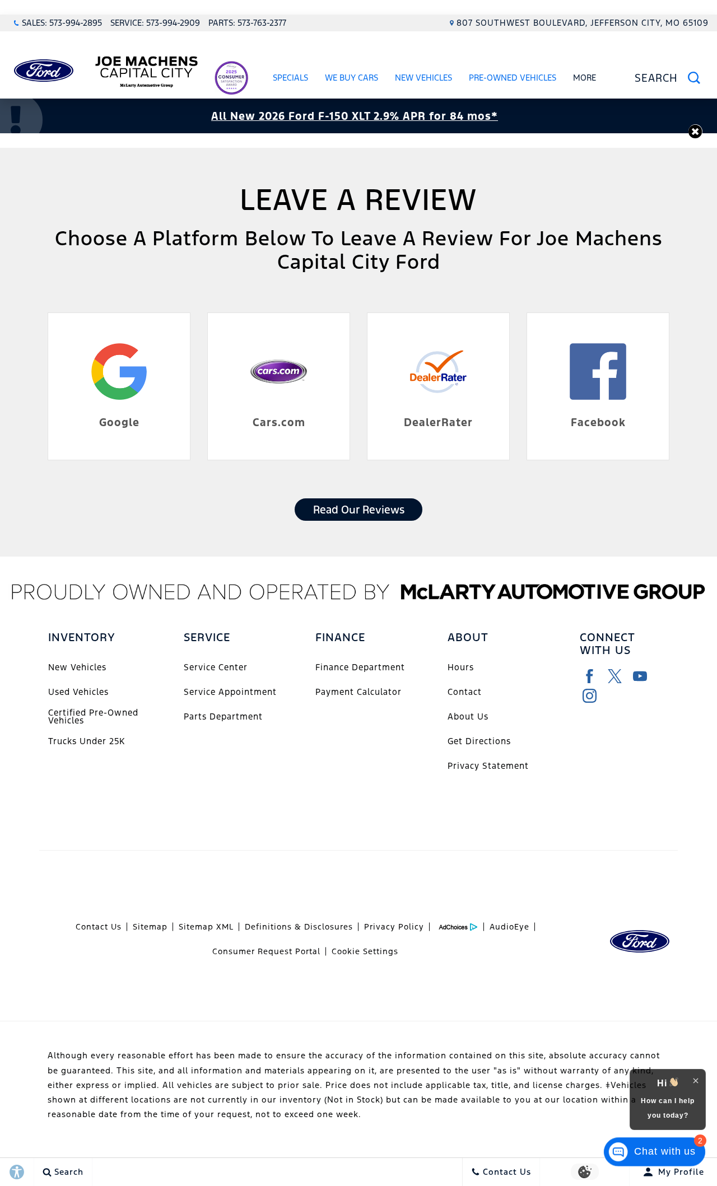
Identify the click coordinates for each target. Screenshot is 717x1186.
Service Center (216, 667)
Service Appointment (230, 692)
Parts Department (223, 716)
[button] (695, 131)
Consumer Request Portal (266, 951)
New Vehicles (423, 77)
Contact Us (99, 927)
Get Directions (479, 741)
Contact (465, 692)
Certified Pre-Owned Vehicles (93, 716)
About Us (468, 716)
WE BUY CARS (351, 77)
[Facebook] (589, 676)
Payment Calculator (358, 692)
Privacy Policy (394, 927)
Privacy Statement (488, 765)
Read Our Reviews (358, 509)
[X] (615, 676)
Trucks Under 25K (86, 741)
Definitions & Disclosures (299, 927)
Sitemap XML (206, 927)
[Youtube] (640, 676)
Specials (290, 77)
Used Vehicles (78, 692)
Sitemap (150, 927)
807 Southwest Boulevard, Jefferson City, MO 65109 (583, 22)
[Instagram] (589, 696)
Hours (461, 667)
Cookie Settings (365, 951)
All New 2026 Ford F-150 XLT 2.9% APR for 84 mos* (354, 116)
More (584, 79)
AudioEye (509, 927)
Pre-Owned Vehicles (512, 77)
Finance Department (360, 667)
